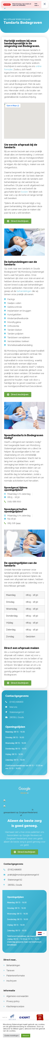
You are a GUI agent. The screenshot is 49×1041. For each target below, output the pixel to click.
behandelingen (24, 291)
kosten (24, 191)
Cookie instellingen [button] (11, 1035)
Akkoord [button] (26, 1035)
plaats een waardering (33, 815)
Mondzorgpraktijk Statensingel (17, 809)
